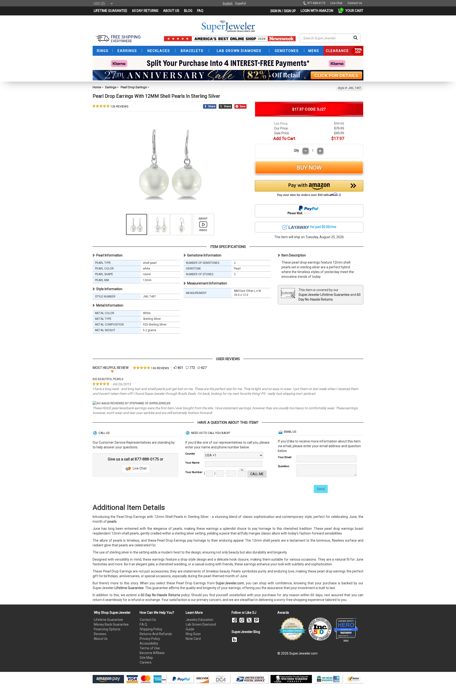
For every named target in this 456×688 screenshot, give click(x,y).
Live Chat (139, 468)
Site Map (146, 658)
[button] (309, 189)
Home (97, 87)
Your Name (192, 462)
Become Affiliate (152, 653)
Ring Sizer (193, 634)
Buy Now (309, 167)
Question (283, 466)
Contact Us (148, 620)
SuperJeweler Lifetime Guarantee (324, 295)
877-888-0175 (316, 3)
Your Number (193, 472)
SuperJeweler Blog (246, 632)
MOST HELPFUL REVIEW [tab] (110, 368)
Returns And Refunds (156, 634)
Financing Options (107, 629)
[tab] (151, 367)
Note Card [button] (193, 639)
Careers (146, 662)
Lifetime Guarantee (108, 620)
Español (240, 3)
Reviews (100, 634)
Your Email (284, 457)
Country (190, 453)
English (228, 3)
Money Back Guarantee (111, 624)
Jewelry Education (199, 620)
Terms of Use (150, 648)
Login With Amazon (317, 11)
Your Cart (353, 11)
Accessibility (149, 643)
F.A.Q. (144, 624)
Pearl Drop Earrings (134, 87)
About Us (101, 639)
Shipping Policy (151, 629)
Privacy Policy (150, 639)
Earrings (110, 87)
